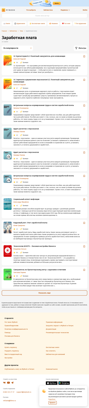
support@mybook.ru (23, 392)
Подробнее (51, 399)
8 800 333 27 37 (8, 392)
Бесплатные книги (38, 23)
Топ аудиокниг (81, 23)
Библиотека (48, 10)
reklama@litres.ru (9, 401)
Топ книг (67, 23)
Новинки (54, 23)
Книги (8, 23)
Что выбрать (31, 10)
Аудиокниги (21, 23)
